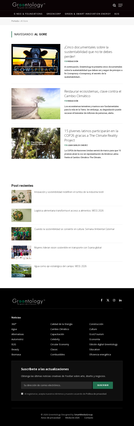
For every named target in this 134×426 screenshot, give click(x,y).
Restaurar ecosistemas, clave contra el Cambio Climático (92, 93)
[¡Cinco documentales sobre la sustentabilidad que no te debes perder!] (35, 59)
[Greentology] (28, 5)
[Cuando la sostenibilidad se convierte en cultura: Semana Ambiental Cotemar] (21, 233)
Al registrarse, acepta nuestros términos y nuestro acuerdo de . (65, 393)
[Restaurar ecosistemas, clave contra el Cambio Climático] (35, 103)
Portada (15, 21)
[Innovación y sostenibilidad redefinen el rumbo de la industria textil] (21, 196)
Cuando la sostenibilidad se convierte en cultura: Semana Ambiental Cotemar (74, 229)
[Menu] (120, 5)
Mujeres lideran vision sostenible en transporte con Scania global (67, 247)
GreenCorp (54, 14)
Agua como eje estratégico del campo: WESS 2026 (60, 266)
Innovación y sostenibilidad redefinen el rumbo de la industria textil (68, 191)
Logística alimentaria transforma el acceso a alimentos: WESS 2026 (68, 210)
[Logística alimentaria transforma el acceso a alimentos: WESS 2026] (21, 215)
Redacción (73, 61)
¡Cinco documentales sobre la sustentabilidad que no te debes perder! (88, 52)
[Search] (114, 5)
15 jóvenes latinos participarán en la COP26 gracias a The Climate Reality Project (91, 135)
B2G (117, 14)
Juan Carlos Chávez (78, 145)
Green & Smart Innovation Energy (88, 14)
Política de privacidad (96, 393)
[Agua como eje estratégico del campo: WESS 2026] (21, 271)
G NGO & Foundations (28, 14)
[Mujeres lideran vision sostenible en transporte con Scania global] (21, 252)
